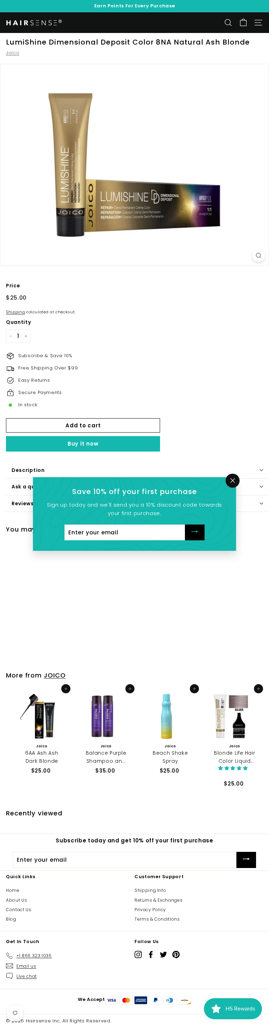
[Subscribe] (195, 532)
